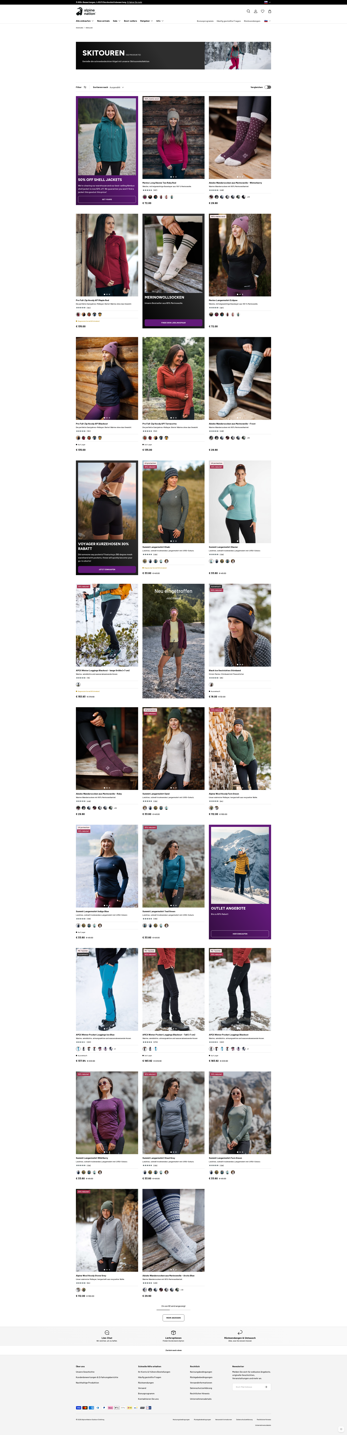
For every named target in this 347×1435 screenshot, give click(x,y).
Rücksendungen (252, 21)
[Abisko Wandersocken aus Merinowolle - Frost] (240, 378)
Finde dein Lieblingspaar (173, 322)
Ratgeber (145, 20)
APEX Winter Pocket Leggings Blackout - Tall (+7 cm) (168, 1034)
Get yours (107, 199)
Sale (115, 20)
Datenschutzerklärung (201, 1388)
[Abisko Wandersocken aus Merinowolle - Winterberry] (240, 137)
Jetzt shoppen (173, 598)
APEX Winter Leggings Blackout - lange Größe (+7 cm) (102, 670)
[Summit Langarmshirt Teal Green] (173, 866)
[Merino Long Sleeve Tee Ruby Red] (173, 137)
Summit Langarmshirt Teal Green (158, 911)
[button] (269, 11)
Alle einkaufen (83, 20)
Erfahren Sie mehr (134, 2)
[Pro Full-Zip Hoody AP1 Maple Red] (107, 255)
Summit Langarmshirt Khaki (156, 547)
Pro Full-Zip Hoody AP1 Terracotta (159, 423)
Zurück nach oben (174, 1350)
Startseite (79, 27)
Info (158, 20)
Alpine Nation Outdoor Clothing (93, 1419)
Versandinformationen (201, 1382)
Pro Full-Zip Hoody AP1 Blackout (92, 423)
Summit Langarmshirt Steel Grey (158, 1158)
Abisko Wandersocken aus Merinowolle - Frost (232, 423)
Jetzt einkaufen (107, 569)
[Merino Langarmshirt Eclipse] (240, 255)
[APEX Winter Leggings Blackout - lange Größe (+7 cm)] (107, 625)
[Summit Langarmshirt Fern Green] (240, 1112)
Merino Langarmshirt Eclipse (223, 300)
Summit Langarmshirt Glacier (223, 547)
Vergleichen (257, 87)
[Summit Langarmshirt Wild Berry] (107, 1112)
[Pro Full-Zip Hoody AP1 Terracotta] (173, 378)
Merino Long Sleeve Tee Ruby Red (159, 182)
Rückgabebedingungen (201, 1377)
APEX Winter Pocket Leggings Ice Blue (95, 1034)
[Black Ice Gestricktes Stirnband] (240, 625)
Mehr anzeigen (173, 1318)
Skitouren (89, 27)
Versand (142, 1388)
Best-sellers (130, 20)
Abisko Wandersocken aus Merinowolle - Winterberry (235, 182)
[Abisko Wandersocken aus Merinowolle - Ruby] (107, 748)
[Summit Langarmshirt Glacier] (240, 501)
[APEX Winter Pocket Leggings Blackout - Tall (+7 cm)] (173, 989)
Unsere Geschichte (85, 1371)
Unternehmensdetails (200, 1399)
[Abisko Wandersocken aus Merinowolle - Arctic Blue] (173, 1230)
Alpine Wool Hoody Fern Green (224, 793)
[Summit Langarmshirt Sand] (173, 748)
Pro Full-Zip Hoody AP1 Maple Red (92, 300)
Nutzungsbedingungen (201, 1371)
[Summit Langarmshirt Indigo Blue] (107, 866)
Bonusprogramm (205, 21)
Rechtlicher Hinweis (199, 1393)
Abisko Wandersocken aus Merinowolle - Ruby (99, 793)
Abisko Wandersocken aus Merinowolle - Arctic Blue (168, 1275)
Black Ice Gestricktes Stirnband (225, 670)
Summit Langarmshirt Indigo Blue (92, 911)
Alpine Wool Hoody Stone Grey (91, 1275)
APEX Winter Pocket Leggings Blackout (228, 1034)
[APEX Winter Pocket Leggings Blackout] (240, 989)
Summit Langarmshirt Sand (155, 793)
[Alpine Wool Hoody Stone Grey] (107, 1230)
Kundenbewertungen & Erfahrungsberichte (97, 1377)
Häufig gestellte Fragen (229, 21)
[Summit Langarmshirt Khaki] (173, 501)
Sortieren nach (100, 87)
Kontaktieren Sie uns (148, 1399)
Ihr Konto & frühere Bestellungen (154, 1371)
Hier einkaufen (240, 934)
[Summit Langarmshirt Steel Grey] (173, 1112)
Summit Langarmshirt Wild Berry (92, 1158)
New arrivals (103, 20)
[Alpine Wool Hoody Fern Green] (240, 748)
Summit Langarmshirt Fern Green (225, 1158)
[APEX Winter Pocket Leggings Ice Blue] (107, 989)
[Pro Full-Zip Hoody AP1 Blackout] (107, 378)
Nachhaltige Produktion (87, 1382)
